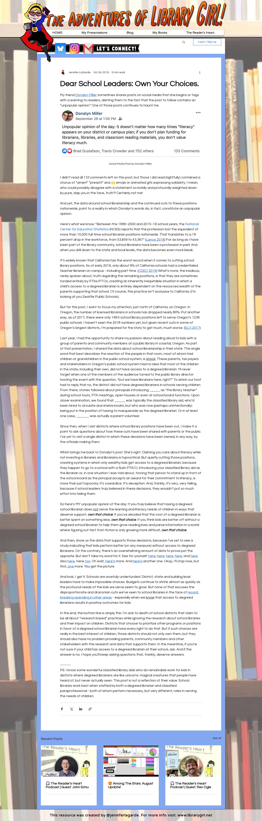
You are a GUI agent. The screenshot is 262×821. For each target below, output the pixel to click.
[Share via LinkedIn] (80, 709)
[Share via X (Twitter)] (71, 709)
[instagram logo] (74, 48)
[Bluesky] (60, 48)
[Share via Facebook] (62, 709)
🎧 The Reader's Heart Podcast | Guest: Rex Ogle (190, 785)
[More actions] (199, 72)
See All (217, 738)
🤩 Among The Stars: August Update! (130, 785)
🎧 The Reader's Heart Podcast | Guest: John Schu (67, 785)
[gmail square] (88, 48)
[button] (183, 41)
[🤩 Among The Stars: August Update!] (131, 761)
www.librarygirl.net (195, 815)
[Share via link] (90, 709)
